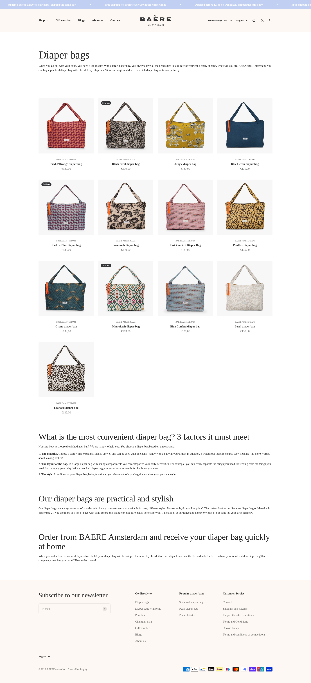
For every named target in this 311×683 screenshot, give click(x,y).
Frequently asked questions (238, 615)
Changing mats (143, 621)
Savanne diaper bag (242, 508)
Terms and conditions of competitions (244, 634)
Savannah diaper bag (126, 245)
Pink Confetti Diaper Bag (185, 245)
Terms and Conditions (235, 621)
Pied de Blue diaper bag (66, 245)
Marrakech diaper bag (126, 326)
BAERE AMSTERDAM (66, 159)
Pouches (140, 615)
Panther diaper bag (245, 245)
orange (118, 512)
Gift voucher (63, 20)
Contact (115, 20)
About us (97, 20)
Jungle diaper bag (185, 164)
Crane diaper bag (66, 326)
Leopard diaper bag (66, 407)
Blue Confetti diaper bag (185, 326)
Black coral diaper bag (126, 164)
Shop (42, 20)
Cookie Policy (231, 628)
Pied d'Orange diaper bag (66, 164)
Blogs (81, 20)
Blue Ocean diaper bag (245, 164)
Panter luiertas (187, 615)
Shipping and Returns (235, 608)
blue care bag (133, 512)
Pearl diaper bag (245, 326)
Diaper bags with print (148, 608)
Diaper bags (142, 602)
